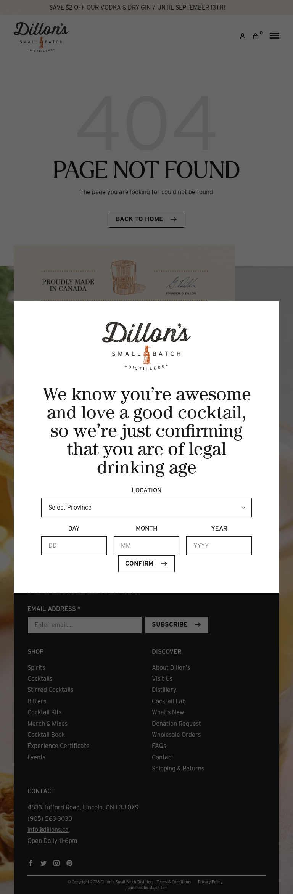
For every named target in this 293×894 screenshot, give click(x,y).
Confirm (139, 563)
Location (146, 490)
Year (219, 528)
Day (74, 528)
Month (146, 528)
